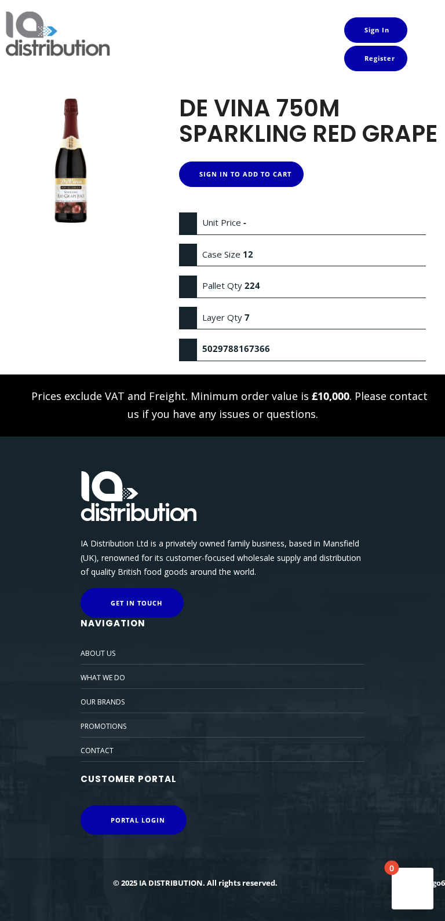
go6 (438, 883)
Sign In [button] (375, 29)
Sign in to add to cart (244, 174)
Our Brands (103, 702)
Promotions (103, 726)
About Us (98, 653)
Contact (97, 750)
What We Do (103, 678)
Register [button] (378, 58)
